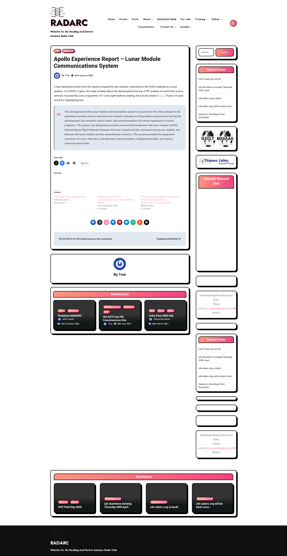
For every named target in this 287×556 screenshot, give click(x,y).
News (61, 310)
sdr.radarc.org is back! (210, 98)
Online (216, 19)
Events (123, 19)
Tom (67, 75)
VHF (106, 311)
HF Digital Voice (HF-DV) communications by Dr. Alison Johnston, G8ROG (116, 199)
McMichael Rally (166, 19)
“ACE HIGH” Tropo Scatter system (70, 196)
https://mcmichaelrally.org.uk (217, 308)
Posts (135, 19)
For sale (186, 19)
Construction (146, 27)
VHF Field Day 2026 (210, 79)
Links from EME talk (161, 316)
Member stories (112, 307)
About (147, 19)
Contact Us (167, 27)
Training (200, 19)
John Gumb (68, 319)
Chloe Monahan (162, 319)
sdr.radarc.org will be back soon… (216, 106)
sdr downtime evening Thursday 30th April (118, 505)
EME (57, 50)
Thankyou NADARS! (167, 239)
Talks (170, 310)
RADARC (69, 22)
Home (111, 19)
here (161, 95)
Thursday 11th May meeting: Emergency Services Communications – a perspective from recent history (160, 199)
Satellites (68, 50)
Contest (63, 502)
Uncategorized (113, 498)
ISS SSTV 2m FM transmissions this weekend (86, 239)
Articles (185, 27)
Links (161, 310)
